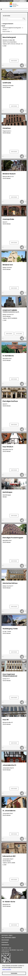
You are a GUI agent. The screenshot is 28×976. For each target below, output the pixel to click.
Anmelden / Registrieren (6, 1)
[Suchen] (26, 1)
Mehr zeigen (14, 60)
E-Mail (4, 46)
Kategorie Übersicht (8, 23)
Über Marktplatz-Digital (8, 937)
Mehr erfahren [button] (6, 969)
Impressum (4, 942)
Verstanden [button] (14, 973)
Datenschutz (5, 944)
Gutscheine (19, 333)
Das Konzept (5, 940)
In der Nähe (6, 16)
